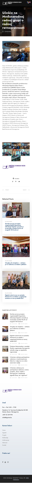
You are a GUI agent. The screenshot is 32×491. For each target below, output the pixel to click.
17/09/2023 (8, 31)
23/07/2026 (14, 365)
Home (4, 430)
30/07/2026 (8, 261)
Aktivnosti (4, 443)
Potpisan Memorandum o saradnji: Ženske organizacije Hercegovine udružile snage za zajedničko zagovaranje (20, 349)
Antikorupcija (5, 440)
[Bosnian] (28, 2)
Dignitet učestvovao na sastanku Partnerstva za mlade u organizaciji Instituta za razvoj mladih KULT (15, 296)
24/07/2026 (8, 293)
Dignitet (4, 433)
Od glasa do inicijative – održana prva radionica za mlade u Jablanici (15, 263)
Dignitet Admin (23, 323)
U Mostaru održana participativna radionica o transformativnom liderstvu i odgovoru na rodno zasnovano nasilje (19, 360)
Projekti (4, 435)
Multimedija (5, 438)
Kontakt (4, 445)
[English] (30, 2)
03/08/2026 (8, 221)
